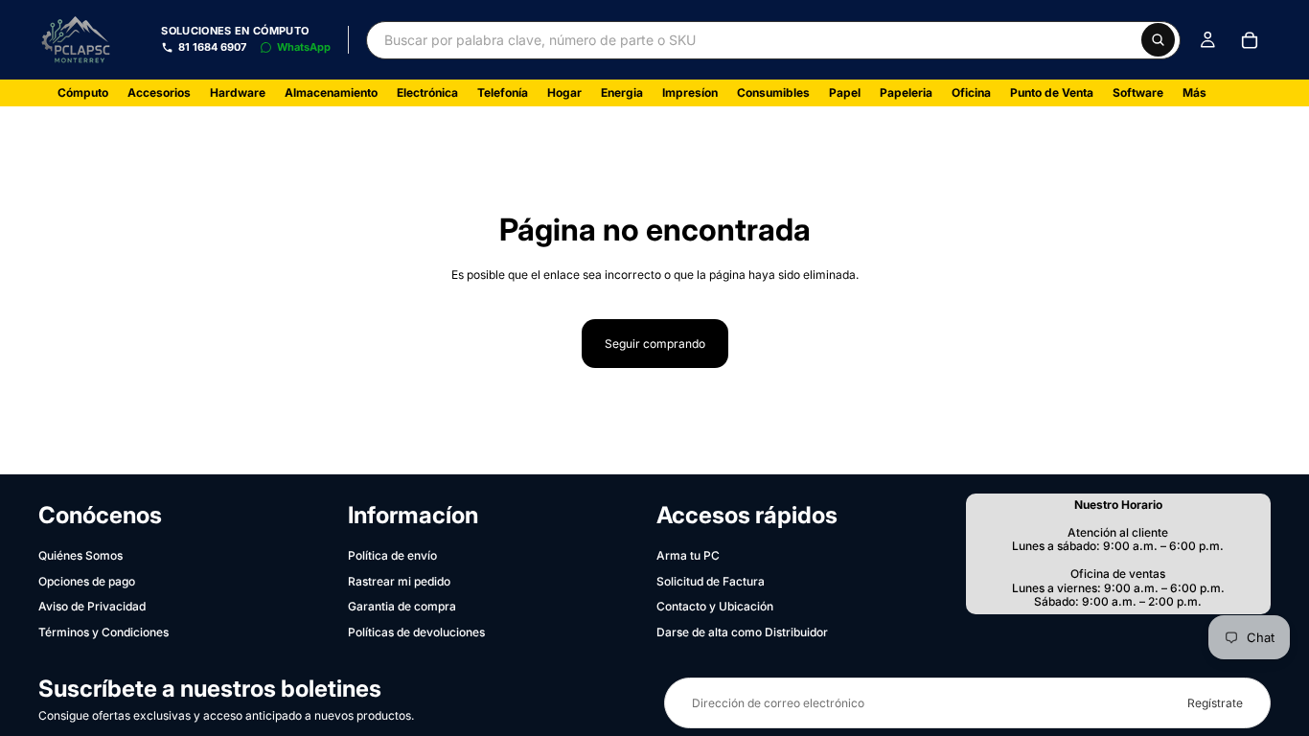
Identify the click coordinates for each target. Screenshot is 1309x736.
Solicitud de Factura (710, 581)
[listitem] (1194, 93)
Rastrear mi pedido (399, 581)
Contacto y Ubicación (714, 606)
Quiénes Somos (80, 555)
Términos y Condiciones (103, 632)
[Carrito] (1250, 40)
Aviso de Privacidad (92, 606)
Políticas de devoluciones (416, 632)
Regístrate (1215, 703)
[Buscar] (1158, 40)
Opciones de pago (86, 581)
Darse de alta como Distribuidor (742, 632)
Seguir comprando (655, 343)
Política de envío (392, 555)
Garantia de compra (402, 606)
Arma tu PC (688, 555)
